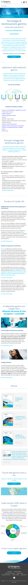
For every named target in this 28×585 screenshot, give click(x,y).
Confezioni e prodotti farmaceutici (9, 124)
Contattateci (14, 56)
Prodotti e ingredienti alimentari (9, 115)
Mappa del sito (24, 574)
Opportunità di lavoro (6, 574)
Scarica (16, 405)
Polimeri (4, 129)
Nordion (22, 232)
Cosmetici (4, 117)
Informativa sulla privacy (10, 573)
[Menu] (26, 2)
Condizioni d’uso (20, 573)
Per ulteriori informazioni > (8, 190)
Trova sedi (14, 483)
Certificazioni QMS (17, 571)
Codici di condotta (15, 574)
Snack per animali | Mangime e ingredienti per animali (14, 110)
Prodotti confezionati (6, 113)
